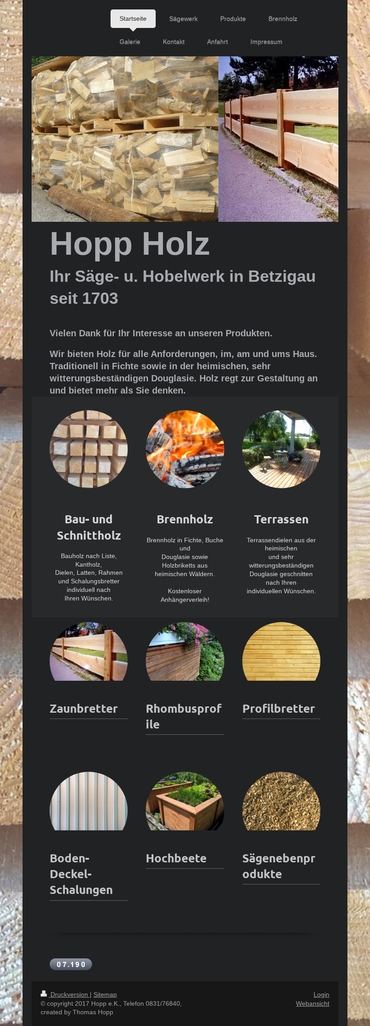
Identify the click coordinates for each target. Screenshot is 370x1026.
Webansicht (312, 1003)
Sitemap (105, 994)
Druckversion (69, 994)
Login (321, 994)
